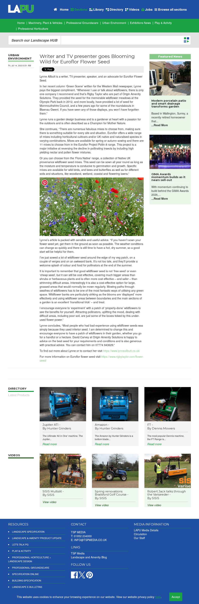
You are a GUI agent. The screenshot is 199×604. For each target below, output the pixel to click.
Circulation (140, 534)
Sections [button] (80, 9)
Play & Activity (163, 23)
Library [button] (98, 9)
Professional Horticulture (33, 29)
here (158, 597)
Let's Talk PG (20, 544)
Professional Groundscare (82, 23)
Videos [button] (133, 9)
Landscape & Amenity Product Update (37, 538)
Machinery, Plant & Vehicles (45, 23)
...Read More (159, 125)
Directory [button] (116, 9)
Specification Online (25, 574)
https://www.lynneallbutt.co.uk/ (121, 351)
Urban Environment (114, 23)
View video (49, 502)
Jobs (148, 9)
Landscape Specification (28, 531)
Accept (176, 597)
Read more (50, 444)
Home (64, 9)
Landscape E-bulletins (27, 586)
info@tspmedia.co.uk (90, 540)
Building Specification (26, 580)
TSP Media (78, 553)
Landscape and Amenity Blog (89, 557)
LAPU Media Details (146, 530)
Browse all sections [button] (172, 9)
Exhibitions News (140, 23)
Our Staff (139, 538)
